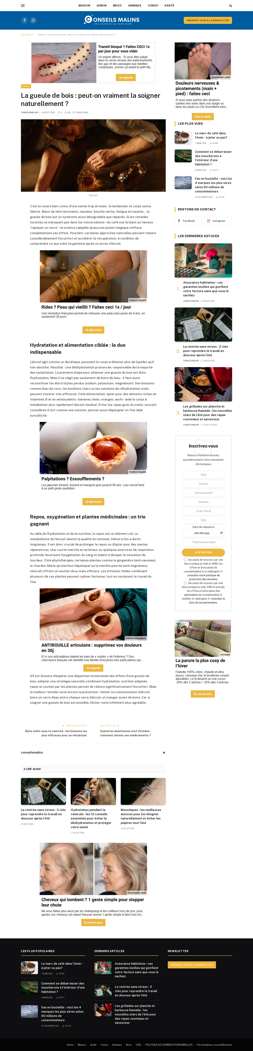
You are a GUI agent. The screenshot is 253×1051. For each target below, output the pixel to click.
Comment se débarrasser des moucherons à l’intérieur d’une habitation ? (213, 158)
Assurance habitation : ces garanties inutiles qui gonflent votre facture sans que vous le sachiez (206, 289)
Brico (117, 5)
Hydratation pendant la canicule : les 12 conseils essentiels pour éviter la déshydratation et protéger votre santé (91, 818)
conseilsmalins (29, 112)
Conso (153, 5)
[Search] (230, 5)
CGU (138, 1044)
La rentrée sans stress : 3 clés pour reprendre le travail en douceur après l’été (43, 814)
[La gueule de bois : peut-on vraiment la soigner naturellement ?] (93, 155)
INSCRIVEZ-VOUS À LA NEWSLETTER (208, 20)
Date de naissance (203, 527)
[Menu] (23, 5)
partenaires (191, 594)
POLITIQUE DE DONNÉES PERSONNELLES (169, 1044)
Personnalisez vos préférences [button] (214, 1044)
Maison (84, 5)
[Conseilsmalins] (112, 20)
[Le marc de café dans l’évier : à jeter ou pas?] (183, 137)
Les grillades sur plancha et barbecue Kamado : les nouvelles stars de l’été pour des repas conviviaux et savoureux (207, 413)
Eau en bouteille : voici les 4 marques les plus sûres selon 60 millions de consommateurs (213, 185)
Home (41, 34)
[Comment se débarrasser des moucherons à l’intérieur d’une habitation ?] (183, 155)
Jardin (101, 5)
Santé (169, 5)
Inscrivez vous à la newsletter (192, 965)
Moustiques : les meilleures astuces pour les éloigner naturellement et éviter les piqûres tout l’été (141, 816)
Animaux (135, 5)
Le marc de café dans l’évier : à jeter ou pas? (211, 135)
